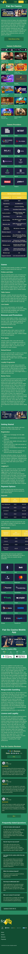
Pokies (22, 49)
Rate (14, 756)
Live (10, 49)
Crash (16, 49)
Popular (3, 49)
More (14, 816)
